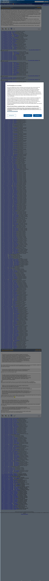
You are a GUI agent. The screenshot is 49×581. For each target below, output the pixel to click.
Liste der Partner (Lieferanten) (12, 111)
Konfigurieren (11, 115)
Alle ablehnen (27, 115)
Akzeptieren (37, 115)
